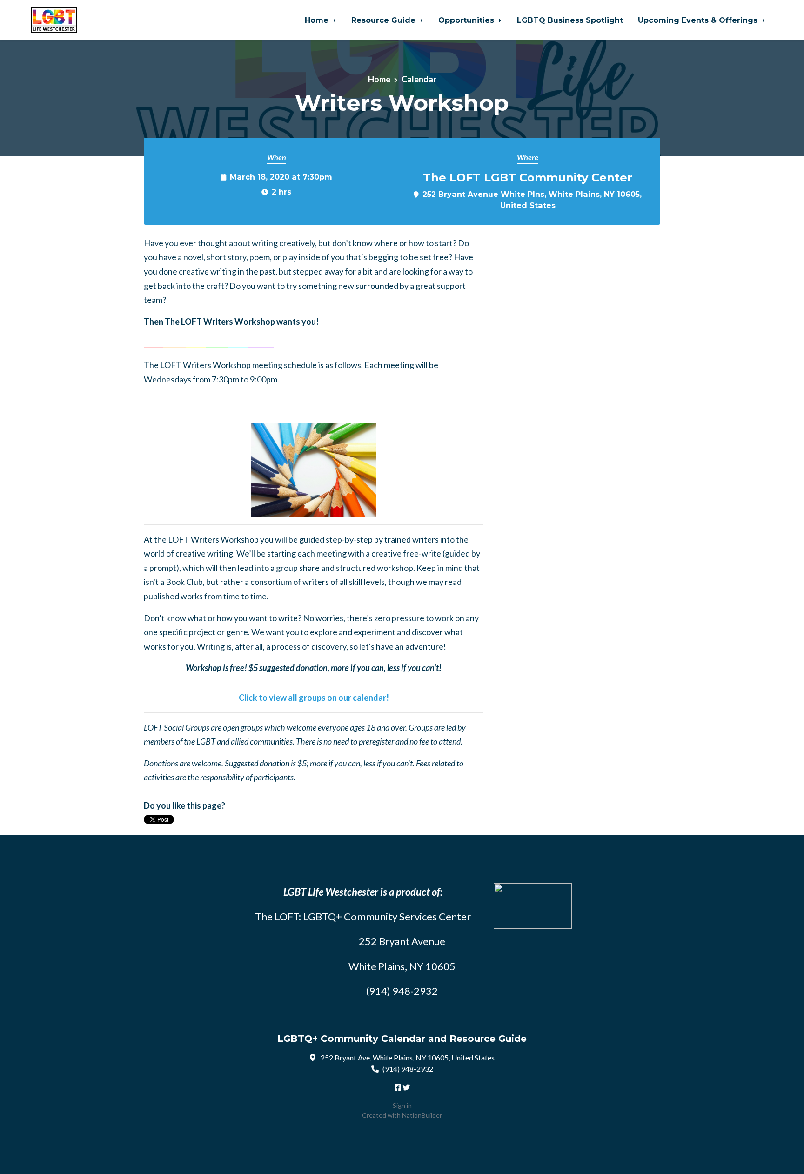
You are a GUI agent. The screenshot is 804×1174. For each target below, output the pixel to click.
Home (318, 20)
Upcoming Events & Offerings (699, 20)
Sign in (402, 1105)
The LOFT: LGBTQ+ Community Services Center (363, 916)
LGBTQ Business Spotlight (570, 20)
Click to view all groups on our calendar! (314, 697)
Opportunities (467, 20)
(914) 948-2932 (407, 1068)
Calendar (419, 79)
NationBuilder (422, 1115)
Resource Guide (384, 20)
